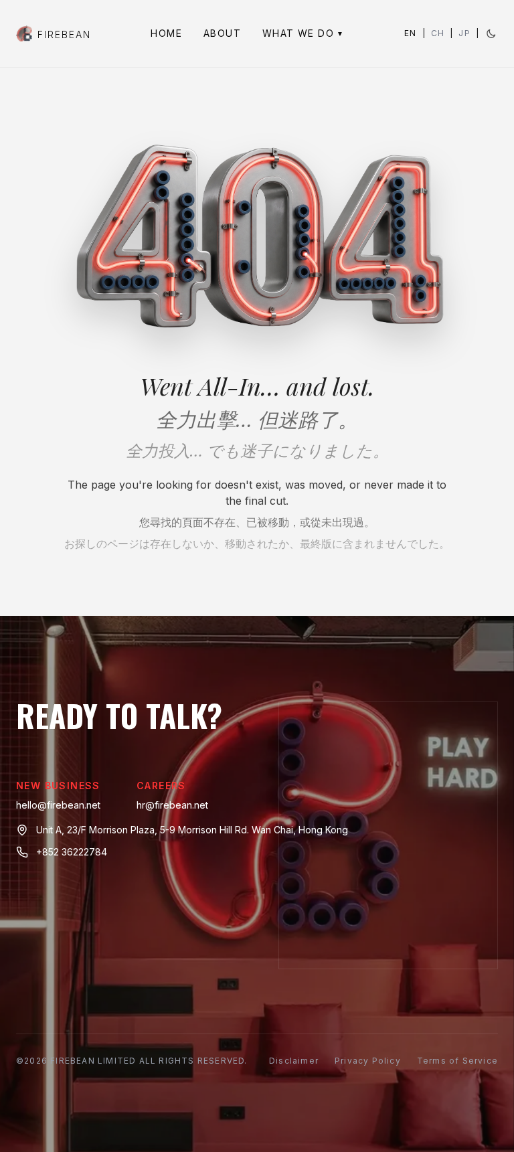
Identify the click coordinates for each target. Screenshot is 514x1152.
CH (437, 33)
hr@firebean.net (172, 805)
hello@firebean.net (58, 805)
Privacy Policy (368, 1061)
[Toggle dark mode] (491, 33)
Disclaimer (294, 1061)
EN (410, 33)
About (222, 33)
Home (166, 33)
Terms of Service (457, 1061)
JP (464, 33)
